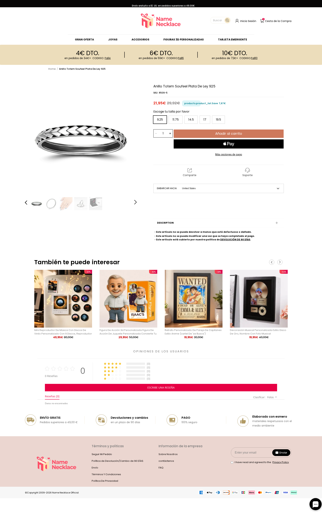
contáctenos (166, 461)
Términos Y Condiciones (106, 474)
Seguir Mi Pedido (102, 454)
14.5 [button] (191, 119)
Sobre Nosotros (168, 454)
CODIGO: (101, 58)
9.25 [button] (160, 119)
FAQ (161, 467)
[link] (112, 39)
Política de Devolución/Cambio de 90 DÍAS (117, 461)
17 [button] (204, 119)
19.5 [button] (218, 119)
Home (52, 69)
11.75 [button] (176, 119)
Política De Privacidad (105, 481)
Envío (95, 467)
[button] (220, 20)
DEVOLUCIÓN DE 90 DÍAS (235, 239)
